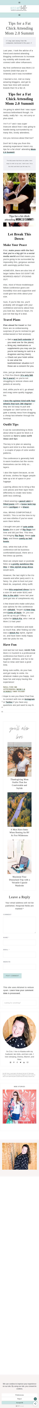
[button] (19, 2)
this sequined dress (19, 589)
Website (7, 962)
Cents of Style (14, 613)
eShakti (11, 610)
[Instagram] (11, 1062)
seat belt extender (22, 339)
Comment (7, 914)
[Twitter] (21, 1062)
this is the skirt (10, 595)
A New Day (29, 610)
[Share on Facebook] (2, 696)
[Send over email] (2, 707)
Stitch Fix (17, 618)
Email (6, 949)
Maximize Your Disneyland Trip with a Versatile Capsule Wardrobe (19, 881)
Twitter (9, 702)
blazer (26, 507)
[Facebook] (17, 1062)
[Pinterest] (14, 1062)
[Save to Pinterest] (2, 702)
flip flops (27, 530)
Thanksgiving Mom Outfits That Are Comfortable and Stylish (19, 783)
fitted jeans (9, 504)
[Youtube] (24, 1062)
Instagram (30, 699)
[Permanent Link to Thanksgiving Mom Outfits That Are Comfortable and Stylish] (19, 776)
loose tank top (28, 504)
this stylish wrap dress (21, 567)
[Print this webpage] (2, 711)
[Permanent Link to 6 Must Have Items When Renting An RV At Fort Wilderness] (19, 826)
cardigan (13, 507)
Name (6, 937)
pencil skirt (25, 501)
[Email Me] (27, 1062)
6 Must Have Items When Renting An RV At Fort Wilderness (19, 832)
